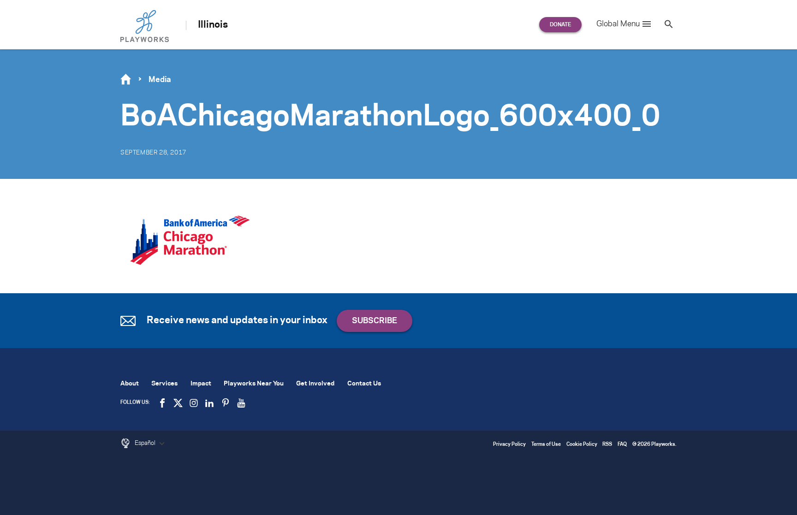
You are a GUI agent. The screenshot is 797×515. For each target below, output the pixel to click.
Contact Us (364, 384)
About (129, 384)
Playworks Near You (254, 384)
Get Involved (315, 384)
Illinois (213, 25)
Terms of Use (546, 445)
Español (146, 443)
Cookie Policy (581, 445)
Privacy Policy (509, 445)
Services (164, 384)
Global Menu (618, 24)
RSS (607, 445)
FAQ (622, 445)
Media (160, 79)
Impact (200, 384)
